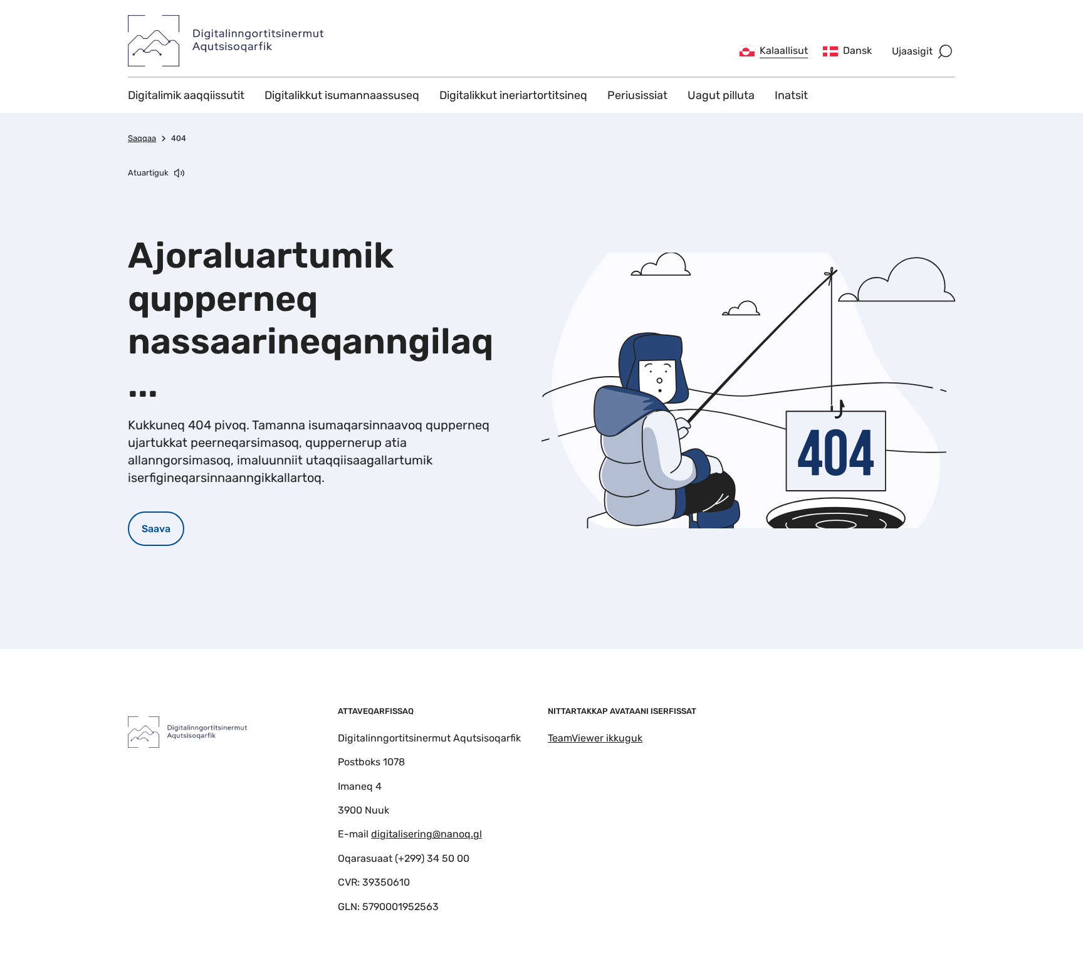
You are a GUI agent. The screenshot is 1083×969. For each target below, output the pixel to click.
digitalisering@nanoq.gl (426, 834)
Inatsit (791, 95)
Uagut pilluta (721, 95)
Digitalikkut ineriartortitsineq (513, 95)
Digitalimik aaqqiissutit (186, 95)
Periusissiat (637, 95)
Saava (156, 529)
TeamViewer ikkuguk (595, 738)
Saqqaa (142, 138)
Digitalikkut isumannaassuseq (341, 95)
